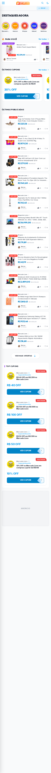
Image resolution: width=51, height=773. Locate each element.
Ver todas (43, 39)
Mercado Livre (19, 77)
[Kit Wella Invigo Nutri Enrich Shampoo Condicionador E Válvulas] (25, 301)
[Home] (23, 3)
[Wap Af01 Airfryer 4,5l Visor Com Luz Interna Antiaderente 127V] (25, 162)
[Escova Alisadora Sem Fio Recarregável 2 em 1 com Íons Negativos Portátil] (25, 261)
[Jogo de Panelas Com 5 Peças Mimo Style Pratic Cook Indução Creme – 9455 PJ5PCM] (25, 123)
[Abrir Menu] (3, 3)
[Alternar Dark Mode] (47, 3)
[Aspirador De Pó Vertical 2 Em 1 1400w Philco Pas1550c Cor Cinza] (25, 202)
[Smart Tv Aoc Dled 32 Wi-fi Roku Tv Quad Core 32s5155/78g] (25, 142)
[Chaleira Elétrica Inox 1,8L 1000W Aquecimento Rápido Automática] (25, 340)
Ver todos (43, 70)
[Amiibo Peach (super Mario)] (21, 52)
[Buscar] (42, 3)
